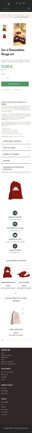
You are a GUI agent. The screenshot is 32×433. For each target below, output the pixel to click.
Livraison (6, 161)
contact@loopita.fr (12, 364)
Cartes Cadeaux (4, 393)
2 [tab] (17, 293)
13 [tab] (24, 340)
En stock (4, 69)
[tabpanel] (8, 279)
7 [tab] (13, 340)
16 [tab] (29, 340)
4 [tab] (7, 340)
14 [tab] (26, 340)
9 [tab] (16, 340)
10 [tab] (18, 340)
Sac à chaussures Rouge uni (24, 283)
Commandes (4, 377)
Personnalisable (4, 390)
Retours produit (4, 374)
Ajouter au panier (14, 84)
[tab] (16, 141)
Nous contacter (4, 409)
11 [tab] (20, 340)
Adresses (3, 379)
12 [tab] (22, 340)
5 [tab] (9, 340)
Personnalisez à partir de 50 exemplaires (13, 168)
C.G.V (2, 404)
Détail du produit (9, 148)
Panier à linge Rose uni (16, 329)
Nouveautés (3, 388)
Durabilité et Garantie (11, 154)
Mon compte (4, 414)
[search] (29, 8)
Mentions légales (4, 402)
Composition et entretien (12, 141)
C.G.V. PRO (3, 407)
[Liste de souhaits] (17, 3)
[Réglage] (20, 3)
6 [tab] (11, 340)
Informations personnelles (7, 372)
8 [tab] (15, 340)
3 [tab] (5, 340)
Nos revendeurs (4, 412)
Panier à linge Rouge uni (8, 282)
